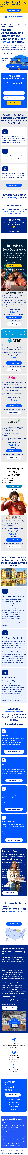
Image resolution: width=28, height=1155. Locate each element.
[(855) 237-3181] (14, 227)
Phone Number (14, 1069)
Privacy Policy (19, 1150)
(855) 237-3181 (14, 231)
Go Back (4, 1134)
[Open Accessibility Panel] (2, 1153)
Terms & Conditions (6, 1150)
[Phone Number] (14, 1066)
